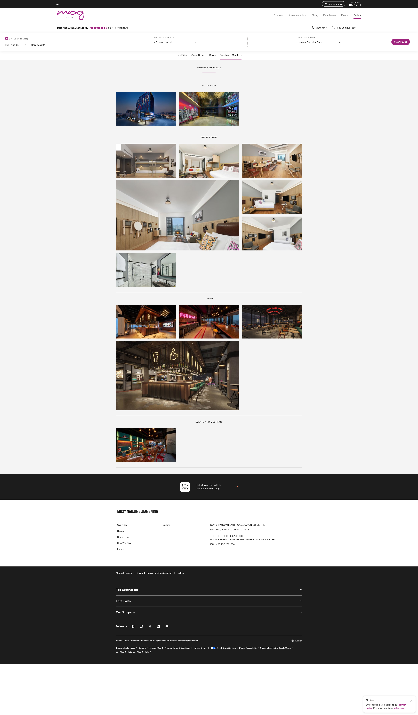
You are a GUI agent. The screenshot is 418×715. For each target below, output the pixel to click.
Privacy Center (200, 648)
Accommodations (297, 15)
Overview (278, 15)
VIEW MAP (321, 27)
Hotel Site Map (134, 652)
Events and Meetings (230, 55)
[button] (333, 4)
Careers (142, 648)
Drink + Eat (123, 537)
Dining (315, 15)
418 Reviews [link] (121, 27)
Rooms (120, 531)
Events (344, 15)
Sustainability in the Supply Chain (275, 648)
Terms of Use (155, 648)
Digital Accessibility (248, 648)
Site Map (120, 652)
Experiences (329, 15)
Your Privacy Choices (226, 648)
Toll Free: (226, 536)
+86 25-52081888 (346, 27)
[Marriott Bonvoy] (353, 4)
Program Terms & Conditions (177, 648)
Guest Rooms (198, 55)
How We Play (124, 543)
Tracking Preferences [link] (125, 648)
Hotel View (182, 55)
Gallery (357, 15)
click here (399, 708)
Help (147, 652)
